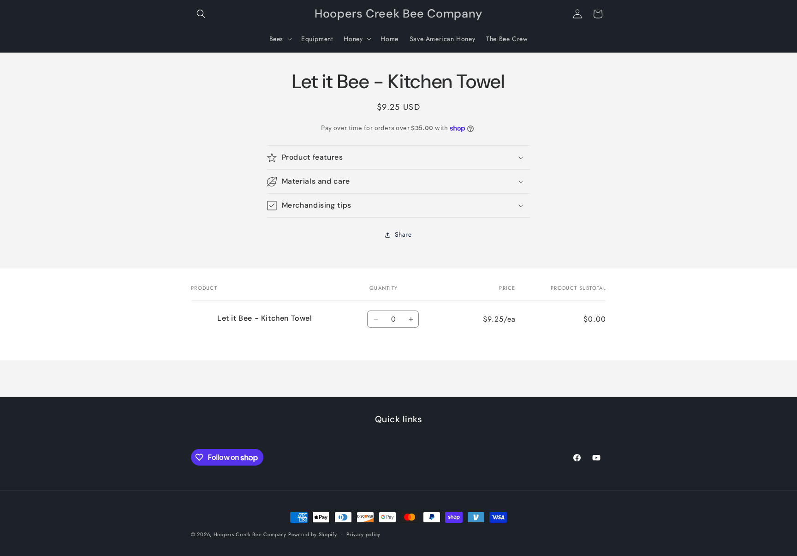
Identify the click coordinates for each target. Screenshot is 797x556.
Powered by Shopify (312, 534)
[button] (201, 14)
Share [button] (403, 234)
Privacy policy (363, 534)
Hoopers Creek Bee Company (251, 534)
